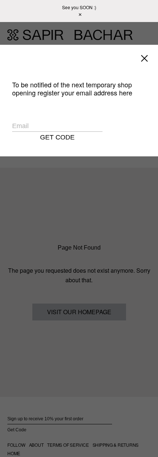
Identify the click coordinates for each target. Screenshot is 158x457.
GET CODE (57, 137)
